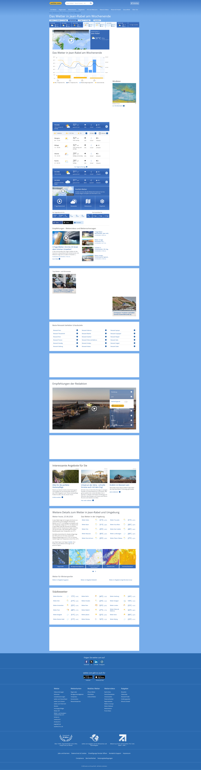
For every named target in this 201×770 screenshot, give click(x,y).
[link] (53, 10)
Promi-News (107, 711)
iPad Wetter (91, 694)
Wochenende (72, 20)
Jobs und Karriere (63, 753)
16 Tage (87, 20)
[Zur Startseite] (55, 3)
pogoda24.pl (57, 724)
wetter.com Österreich (60, 704)
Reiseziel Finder (125, 696)
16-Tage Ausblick (133, 24)
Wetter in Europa (108, 704)
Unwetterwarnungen (59, 696)
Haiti (61, 12)
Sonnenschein (74, 699)
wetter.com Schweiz (59, 701)
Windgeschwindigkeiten (77, 694)
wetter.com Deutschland (60, 699)
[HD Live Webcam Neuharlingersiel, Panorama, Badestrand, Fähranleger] (94, 408)
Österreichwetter (108, 699)
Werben (56, 706)
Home (50, 12)
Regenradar (74, 692)
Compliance (80, 758)
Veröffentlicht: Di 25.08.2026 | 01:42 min (61, 256)
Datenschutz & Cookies (78, 753)
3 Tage (65, 20)
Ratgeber (124, 688)
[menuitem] (53, 9)
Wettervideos (109, 688)
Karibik (70, 542)
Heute (52, 20)
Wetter (56, 688)
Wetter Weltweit (108, 706)
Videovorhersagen (59, 692)
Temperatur (74, 696)
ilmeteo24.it (57, 722)
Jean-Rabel (71, 12)
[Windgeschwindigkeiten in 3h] (124, 93)
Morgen (58, 20)
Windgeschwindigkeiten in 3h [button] (119, 103)
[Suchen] (90, 3)
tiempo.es (56, 717)
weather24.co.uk (58, 726)
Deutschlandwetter (109, 694)
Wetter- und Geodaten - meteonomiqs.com (60, 714)
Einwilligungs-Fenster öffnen (97, 753)
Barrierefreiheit (91, 758)
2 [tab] (95, 571)
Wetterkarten (76, 688)
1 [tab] (93, 571)
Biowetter (123, 692)
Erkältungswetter (125, 699)
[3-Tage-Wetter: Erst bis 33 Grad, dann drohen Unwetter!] (66, 238)
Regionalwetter (108, 701)
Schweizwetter (108, 696)
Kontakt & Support (115, 753)
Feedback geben (105, 39)
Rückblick (97, 20)
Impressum (126, 753)
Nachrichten (107, 692)
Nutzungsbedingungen (105, 758)
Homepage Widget (59, 708)
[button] (80, 126)
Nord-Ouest (65, 12)
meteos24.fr (57, 719)
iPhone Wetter (91, 692)
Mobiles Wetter (94, 688)
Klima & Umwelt (125, 701)
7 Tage (81, 20)
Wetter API (57, 711)
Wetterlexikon (108, 708)
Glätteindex (124, 694)
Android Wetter (92, 696)
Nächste (134, 557)
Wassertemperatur (76, 701)
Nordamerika (56, 12)
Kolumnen (57, 694)
